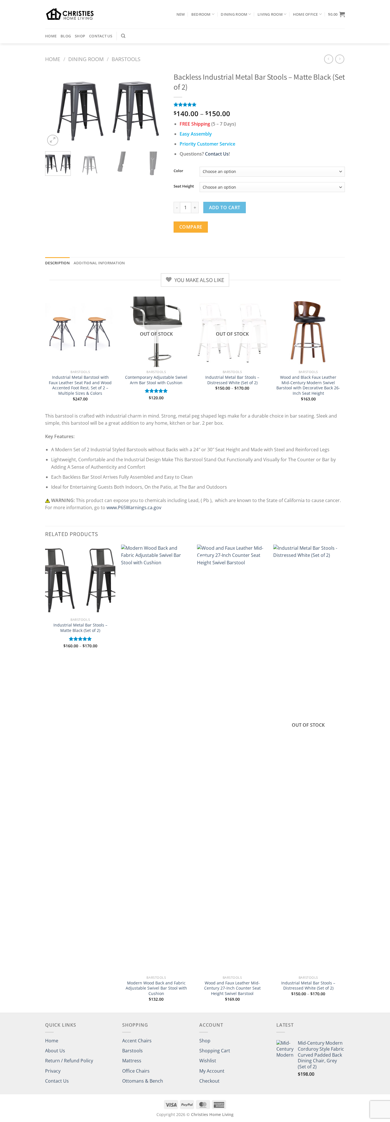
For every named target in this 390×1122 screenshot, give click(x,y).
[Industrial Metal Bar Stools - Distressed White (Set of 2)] (308, 759)
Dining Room (234, 14)
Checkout (209, 1081)
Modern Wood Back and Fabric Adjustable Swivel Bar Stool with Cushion (156, 988)
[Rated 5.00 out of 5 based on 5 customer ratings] (259, 104)
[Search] (123, 36)
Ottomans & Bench (142, 1081)
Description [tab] (57, 262)
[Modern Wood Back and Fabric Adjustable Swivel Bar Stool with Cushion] (156, 759)
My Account (211, 1071)
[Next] (155, 108)
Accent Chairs (137, 1041)
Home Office (305, 14)
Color (178, 171)
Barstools (126, 59)
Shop (80, 36)
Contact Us (100, 36)
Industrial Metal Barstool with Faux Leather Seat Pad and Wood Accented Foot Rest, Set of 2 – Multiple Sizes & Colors (80, 385)
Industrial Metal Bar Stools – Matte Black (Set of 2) (80, 628)
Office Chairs (136, 1071)
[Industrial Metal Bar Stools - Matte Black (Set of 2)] (80, 580)
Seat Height (184, 186)
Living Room (270, 14)
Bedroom (201, 14)
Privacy (53, 1071)
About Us (55, 1051)
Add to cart (224, 207)
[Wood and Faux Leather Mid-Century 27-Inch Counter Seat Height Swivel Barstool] (232, 759)
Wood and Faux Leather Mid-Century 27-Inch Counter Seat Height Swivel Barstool (232, 988)
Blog (66, 36)
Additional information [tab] (99, 262)
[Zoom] (52, 140)
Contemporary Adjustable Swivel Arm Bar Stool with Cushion (156, 380)
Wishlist (207, 1060)
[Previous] (55, 108)
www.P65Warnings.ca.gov (133, 507)
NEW (180, 14)
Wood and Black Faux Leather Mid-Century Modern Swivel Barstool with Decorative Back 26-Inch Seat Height (308, 385)
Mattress (131, 1060)
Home (51, 36)
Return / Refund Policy (69, 1060)
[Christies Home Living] (70, 14)
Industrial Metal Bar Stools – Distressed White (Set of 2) (232, 380)
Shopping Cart (214, 1051)
